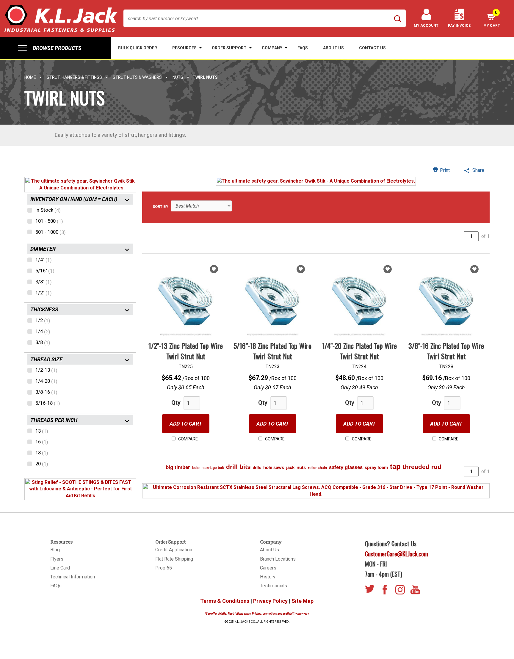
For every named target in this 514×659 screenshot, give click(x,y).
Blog (55, 550)
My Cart (491, 19)
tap (395, 466)
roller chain (317, 468)
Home (30, 77)
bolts (196, 468)
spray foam (376, 467)
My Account (426, 25)
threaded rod (422, 466)
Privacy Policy (270, 601)
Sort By (160, 206)
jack (290, 467)
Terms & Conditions (224, 601)
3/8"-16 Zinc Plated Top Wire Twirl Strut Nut (446, 350)
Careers (268, 568)
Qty (176, 402)
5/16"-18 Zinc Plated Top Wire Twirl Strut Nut (272, 350)
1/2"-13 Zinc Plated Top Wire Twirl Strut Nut (185, 350)
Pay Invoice (459, 25)
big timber (178, 467)
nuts (301, 467)
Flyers (56, 559)
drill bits (238, 466)
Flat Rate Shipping (174, 559)
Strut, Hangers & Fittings (74, 77)
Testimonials (273, 586)
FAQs (56, 586)
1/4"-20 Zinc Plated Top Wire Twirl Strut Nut (359, 350)
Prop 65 (163, 568)
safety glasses (346, 467)
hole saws (273, 467)
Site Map (303, 601)
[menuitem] (55, 48)
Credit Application (173, 550)
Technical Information (72, 577)
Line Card (60, 568)
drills (257, 468)
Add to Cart (186, 423)
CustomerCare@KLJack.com (396, 553)
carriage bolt (213, 468)
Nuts (178, 77)
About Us (269, 550)
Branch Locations (278, 559)
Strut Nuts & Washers (137, 77)
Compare (187, 439)
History (267, 577)
